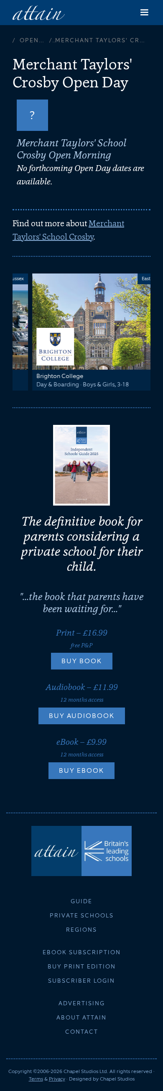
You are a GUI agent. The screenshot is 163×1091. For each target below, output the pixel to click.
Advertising (82, 1003)
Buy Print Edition (82, 966)
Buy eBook (81, 770)
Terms (36, 1079)
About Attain (81, 1017)
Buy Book (81, 661)
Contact (81, 1031)
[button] (144, 12)
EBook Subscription (82, 952)
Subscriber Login (81, 980)
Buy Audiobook (82, 715)
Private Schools (82, 915)
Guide (81, 901)
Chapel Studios (117, 1079)
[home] (39, 12)
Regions (81, 929)
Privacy (57, 1079)
